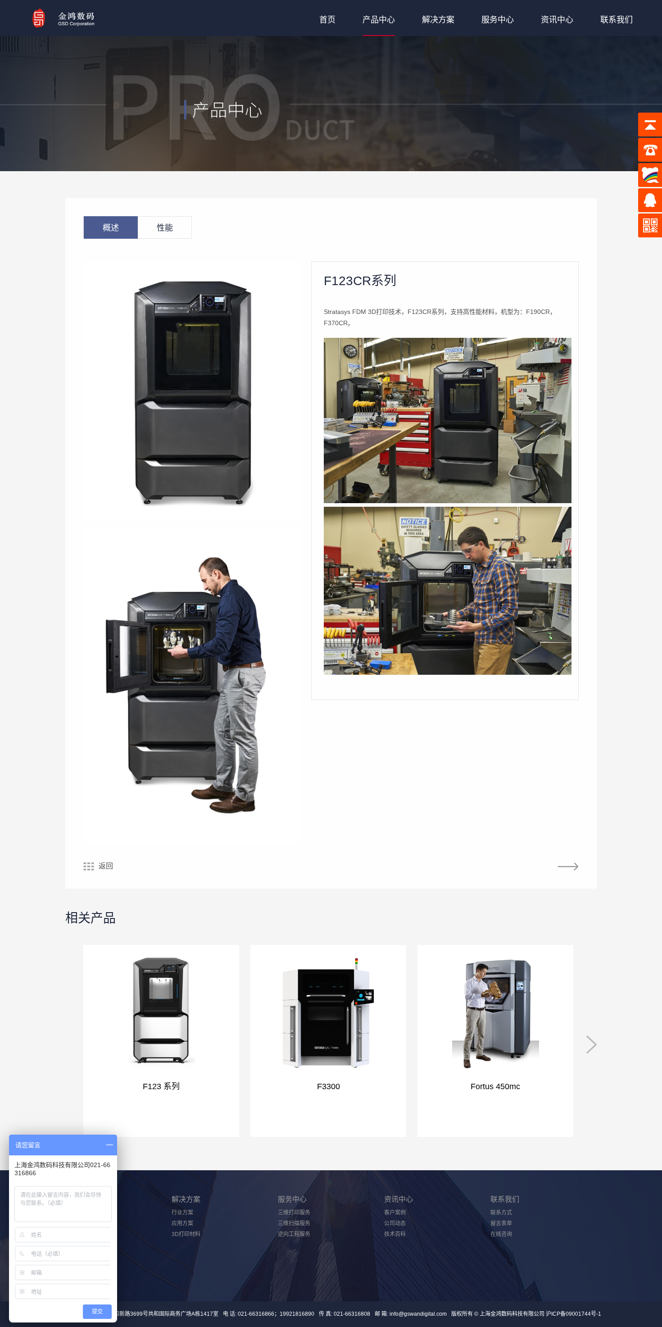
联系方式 (501, 1212)
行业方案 (182, 1212)
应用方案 (182, 1223)
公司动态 (395, 1223)
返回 (106, 866)
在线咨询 (501, 1234)
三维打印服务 (294, 1212)
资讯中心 (557, 19)
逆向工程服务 (294, 1234)
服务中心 (497, 19)
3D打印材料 (186, 1234)
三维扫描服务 (294, 1223)
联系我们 (616, 19)
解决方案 (438, 19)
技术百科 (395, 1234)
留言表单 (501, 1223)
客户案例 (395, 1212)
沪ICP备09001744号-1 (572, 1314)
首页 (327, 19)
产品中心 (379, 19)
